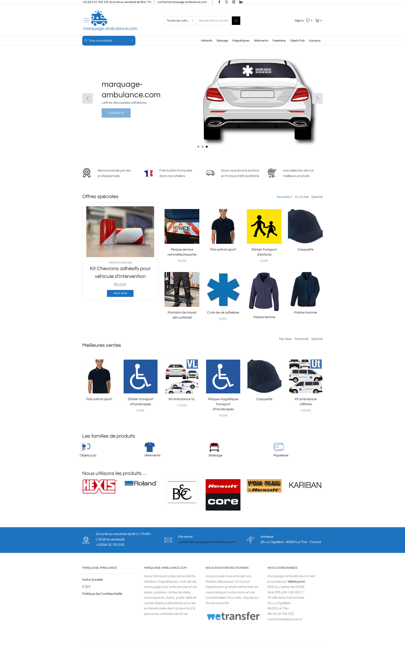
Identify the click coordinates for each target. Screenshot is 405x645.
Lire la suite (223, 237)
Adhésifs (206, 40)
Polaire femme (264, 317)
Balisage (222, 40)
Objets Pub (297, 40)
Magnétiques (241, 40)
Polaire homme (305, 312)
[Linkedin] (240, 2)
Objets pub (88, 455)
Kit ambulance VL (182, 399)
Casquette (305, 249)
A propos (315, 40)
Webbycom (296, 581)
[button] (198, 147)
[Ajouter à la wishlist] (145, 250)
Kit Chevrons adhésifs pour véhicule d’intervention (120, 272)
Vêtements (261, 40)
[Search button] (236, 20)
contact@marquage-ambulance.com (207, 542)
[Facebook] (219, 2)
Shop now (120, 293)
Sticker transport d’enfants (264, 252)
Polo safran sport (223, 249)
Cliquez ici (116, 112)
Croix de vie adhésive (223, 312)
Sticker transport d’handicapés (140, 401)
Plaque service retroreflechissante (181, 252)
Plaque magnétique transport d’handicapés (223, 404)
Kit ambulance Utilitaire (306, 401)
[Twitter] (226, 2)
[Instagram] (233, 2)
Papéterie (279, 40)
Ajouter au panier (122, 250)
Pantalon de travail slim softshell (182, 315)
